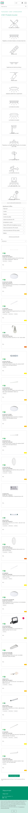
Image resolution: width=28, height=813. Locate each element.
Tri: (1, 239)
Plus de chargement (14, 775)
